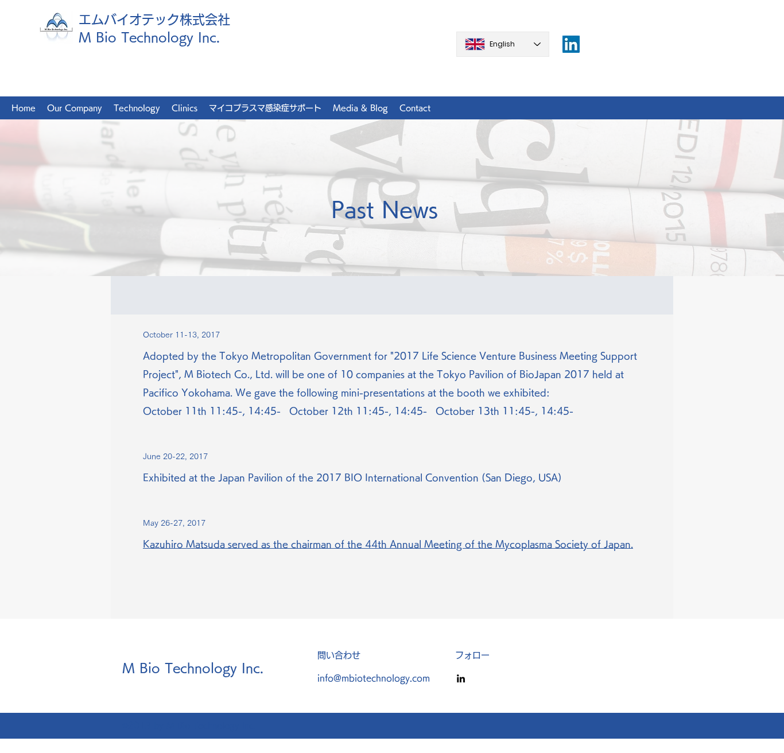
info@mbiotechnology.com (373, 678)
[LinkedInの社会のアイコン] (571, 44)
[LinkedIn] (461, 678)
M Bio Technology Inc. (149, 37)
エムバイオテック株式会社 (154, 19)
